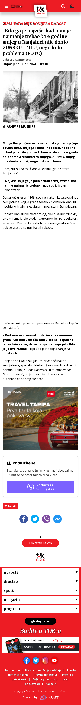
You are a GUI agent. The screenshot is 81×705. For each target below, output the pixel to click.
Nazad (12, 506)
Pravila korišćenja (45, 675)
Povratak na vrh (40, 543)
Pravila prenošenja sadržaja (43, 670)
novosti (11, 572)
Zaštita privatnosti (45, 679)
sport (9, 590)
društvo (11, 581)
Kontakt (51, 684)
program (12, 608)
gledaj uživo (40, 621)
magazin (12, 599)
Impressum (12, 670)
